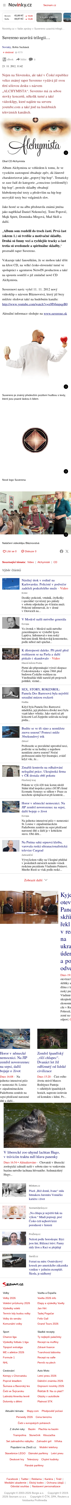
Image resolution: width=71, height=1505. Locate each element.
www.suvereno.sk (55, 313)
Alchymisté (44, 562)
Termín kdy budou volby (16, 1313)
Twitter (25, 1478)
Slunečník (34, 1435)
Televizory (32, 1459)
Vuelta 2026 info (47, 1298)
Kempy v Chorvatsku (15, 1375)
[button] (35, 138)
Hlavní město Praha (32, 663)
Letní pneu (57, 1453)
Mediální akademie (15, 1482)
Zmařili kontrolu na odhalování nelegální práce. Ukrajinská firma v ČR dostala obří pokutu (44, 771)
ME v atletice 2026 (13, 1352)
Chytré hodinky (50, 1459)
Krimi (24, 593)
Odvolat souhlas (20, 1486)
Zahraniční (27, 855)
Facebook (12, 1478)
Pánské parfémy (34, 1465)
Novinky (6, 47)
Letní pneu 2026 (47, 1375)
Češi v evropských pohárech (34, 1423)
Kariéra (49, 1478)
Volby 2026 (9, 1298)
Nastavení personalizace (46, 1486)
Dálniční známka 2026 (50, 1380)
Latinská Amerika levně (16, 1396)
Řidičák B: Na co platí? (51, 1391)
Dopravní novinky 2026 (51, 1386)
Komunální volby (12, 1323)
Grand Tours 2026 (48, 1323)
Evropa (25, 624)
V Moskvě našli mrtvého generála (44, 619)
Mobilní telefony (49, 1447)
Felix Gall (43, 1318)
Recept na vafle (47, 1357)
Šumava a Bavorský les (16, 1386)
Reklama (36, 1478)
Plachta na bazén (48, 1429)
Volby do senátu (12, 1318)
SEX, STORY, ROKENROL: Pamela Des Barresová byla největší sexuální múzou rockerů (45, 693)
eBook (10, 59)
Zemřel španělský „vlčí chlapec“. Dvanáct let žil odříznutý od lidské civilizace (51, 1062)
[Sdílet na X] (67, 551)
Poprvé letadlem (12, 1380)
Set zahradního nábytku (20, 1441)
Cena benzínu (44, 1417)
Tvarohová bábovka (49, 1352)
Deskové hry (17, 1459)
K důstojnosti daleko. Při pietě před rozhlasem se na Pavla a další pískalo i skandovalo (45, 654)
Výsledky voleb (11, 1308)
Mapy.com (33, 1410)
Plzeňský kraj (29, 780)
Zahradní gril (44, 1441)
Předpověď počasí (52, 1410)
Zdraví (25, 741)
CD (55, 562)
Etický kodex (36, 1482)
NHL (5, 1362)
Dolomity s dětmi (12, 1401)
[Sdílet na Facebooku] (61, 551)
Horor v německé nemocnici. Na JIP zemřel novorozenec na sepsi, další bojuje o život (43, 807)
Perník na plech (47, 1362)
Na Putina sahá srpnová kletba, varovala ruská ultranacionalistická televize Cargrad (44, 846)
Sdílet (23, 59)
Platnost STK (45, 1401)
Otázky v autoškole (48, 1396)
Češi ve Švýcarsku (13, 1391)
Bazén (32, 1429)
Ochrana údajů (55, 1482)
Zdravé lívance (46, 1347)
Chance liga (10, 1336)
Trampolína (19, 1435)
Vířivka (58, 1441)
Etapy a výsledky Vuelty (51, 1303)
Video (30, 562)
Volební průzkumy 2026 (16, 1303)
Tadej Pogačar (46, 1313)
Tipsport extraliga (13, 1347)
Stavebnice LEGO (15, 1453)
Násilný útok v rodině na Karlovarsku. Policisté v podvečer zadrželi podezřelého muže (44, 584)
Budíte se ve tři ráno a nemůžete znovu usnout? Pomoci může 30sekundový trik (43, 732)
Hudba (25, 702)
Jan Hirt (42, 1308)
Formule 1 (9, 1357)
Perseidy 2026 (24, 1417)
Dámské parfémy (38, 1453)
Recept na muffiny (48, 1342)
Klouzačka (49, 1435)
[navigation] (4, 5)
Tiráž (59, 1478)
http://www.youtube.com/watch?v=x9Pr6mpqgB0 (35, 304)
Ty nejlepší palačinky (49, 1336)
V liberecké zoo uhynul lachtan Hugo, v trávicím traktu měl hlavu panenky (32, 1154)
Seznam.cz (49, 5)
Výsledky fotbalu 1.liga (16, 1342)
